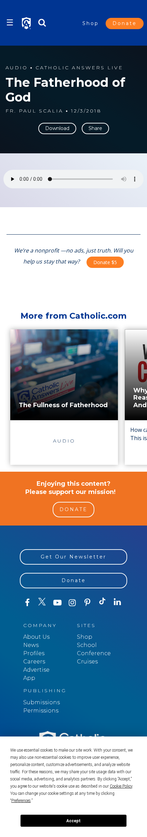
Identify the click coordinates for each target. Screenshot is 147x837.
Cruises (87, 661)
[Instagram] (72, 603)
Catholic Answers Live (79, 68)
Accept (73, 820)
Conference (94, 653)
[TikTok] (102, 603)
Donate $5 (105, 262)
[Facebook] (27, 603)
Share (95, 128)
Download (57, 128)
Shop (90, 23)
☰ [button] (10, 22)
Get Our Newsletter (73, 557)
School (87, 645)
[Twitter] (42, 603)
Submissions (41, 702)
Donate (124, 23)
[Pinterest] (87, 603)
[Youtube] (57, 603)
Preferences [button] (21, 800)
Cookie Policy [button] (121, 786)
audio (16, 68)
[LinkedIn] (117, 602)
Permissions (40, 710)
